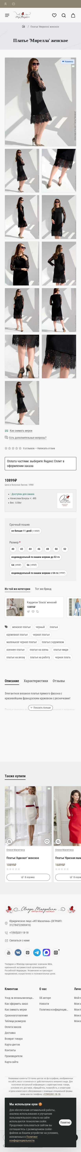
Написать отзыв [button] (46, 448)
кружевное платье (17, 634)
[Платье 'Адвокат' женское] (28, 816)
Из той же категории (17, 589)
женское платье (21, 627)
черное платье (41, 634)
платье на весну (15, 657)
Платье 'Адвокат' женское (22, 858)
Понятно (65, 1122)
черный (40, 627)
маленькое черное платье (21, 642)
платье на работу (40, 657)
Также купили (15, 776)
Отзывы (59, 681)
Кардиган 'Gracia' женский (42, 602)
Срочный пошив (19, 524)
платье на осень (39, 649)
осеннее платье (15, 649)
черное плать (63, 657)
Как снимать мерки (21, 430)
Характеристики (36, 681)
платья (54, 627)
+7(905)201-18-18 (51, 1094)
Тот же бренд (43, 589)
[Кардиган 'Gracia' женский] (15, 607)
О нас (43, 989)
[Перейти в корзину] (73, 15)
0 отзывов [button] (29, 448)
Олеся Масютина (15, 849)
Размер (13, 542)
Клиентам (11, 989)
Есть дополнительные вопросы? (27, 437)
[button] (28, 611)
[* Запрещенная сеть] (56, 952)
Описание (12, 681)
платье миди (60, 649)
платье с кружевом (53, 642)
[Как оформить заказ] (13, 4)
